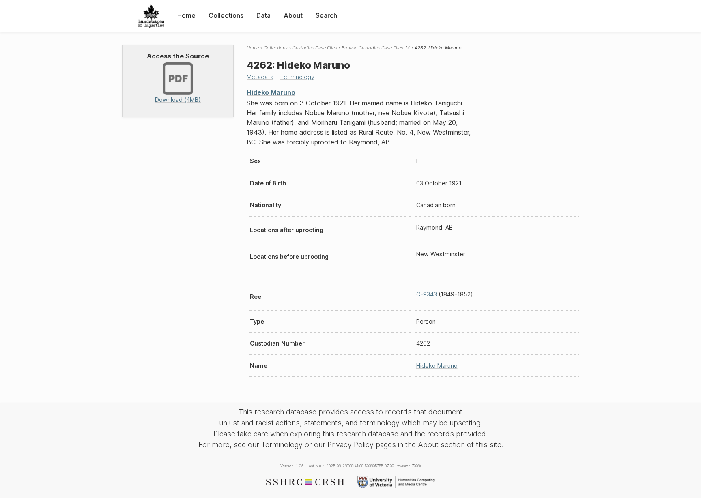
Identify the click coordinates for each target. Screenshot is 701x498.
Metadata (260, 76)
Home (186, 15)
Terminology (297, 76)
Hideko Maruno (271, 92)
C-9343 (426, 294)
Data (263, 15)
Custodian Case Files (314, 48)
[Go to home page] (151, 16)
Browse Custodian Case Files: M (376, 48)
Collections (226, 15)
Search (326, 15)
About (293, 15)
